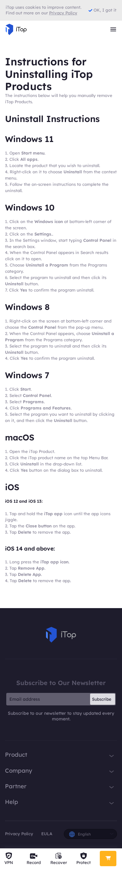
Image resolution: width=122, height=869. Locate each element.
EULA (46, 833)
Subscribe (101, 699)
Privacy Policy (19, 833)
